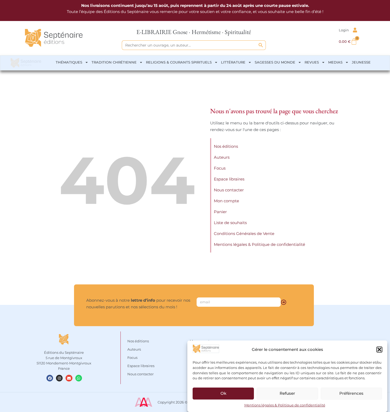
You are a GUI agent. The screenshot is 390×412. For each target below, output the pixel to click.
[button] (379, 349)
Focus (220, 168)
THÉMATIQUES (69, 62)
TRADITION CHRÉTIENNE (114, 62)
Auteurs (221, 157)
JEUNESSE (361, 62)
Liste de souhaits (230, 222)
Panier (220, 211)
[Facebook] (49, 378)
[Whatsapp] (78, 378)
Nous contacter (229, 189)
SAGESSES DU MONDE (275, 62)
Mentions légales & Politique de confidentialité (284, 405)
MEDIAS (335, 62)
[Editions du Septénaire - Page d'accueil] (54, 38)
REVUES (312, 62)
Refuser (287, 393)
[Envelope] (69, 378)
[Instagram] (59, 378)
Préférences (351, 393)
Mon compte (226, 200)
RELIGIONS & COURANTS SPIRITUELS (179, 62)
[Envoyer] (283, 302)
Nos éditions (226, 146)
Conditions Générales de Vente (244, 233)
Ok (223, 393)
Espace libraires (229, 179)
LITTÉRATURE (233, 62)
